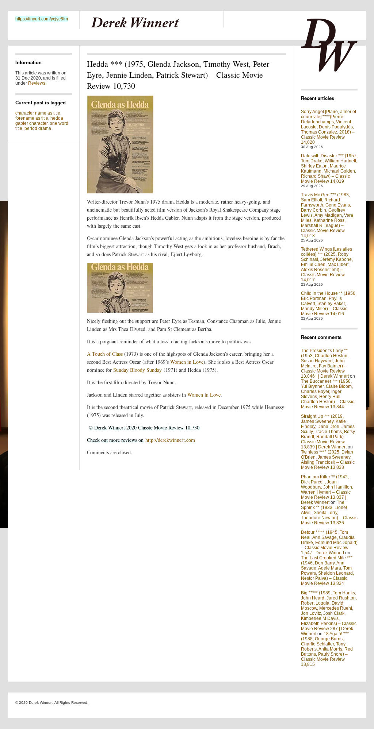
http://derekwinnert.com (170, 439)
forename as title (31, 118)
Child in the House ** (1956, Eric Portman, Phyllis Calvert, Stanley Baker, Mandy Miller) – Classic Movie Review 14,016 (328, 303)
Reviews (36, 83)
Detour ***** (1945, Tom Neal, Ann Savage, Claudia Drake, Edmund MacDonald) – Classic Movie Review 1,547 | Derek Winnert (329, 542)
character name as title (37, 113)
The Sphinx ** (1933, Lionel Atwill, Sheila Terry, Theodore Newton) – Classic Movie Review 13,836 (329, 512)
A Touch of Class (105, 353)
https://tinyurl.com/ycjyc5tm (41, 19)
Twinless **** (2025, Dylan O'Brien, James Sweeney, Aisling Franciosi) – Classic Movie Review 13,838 (328, 460)
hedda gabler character (39, 121)
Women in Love (186, 361)
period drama (37, 128)
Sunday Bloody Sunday (137, 369)
